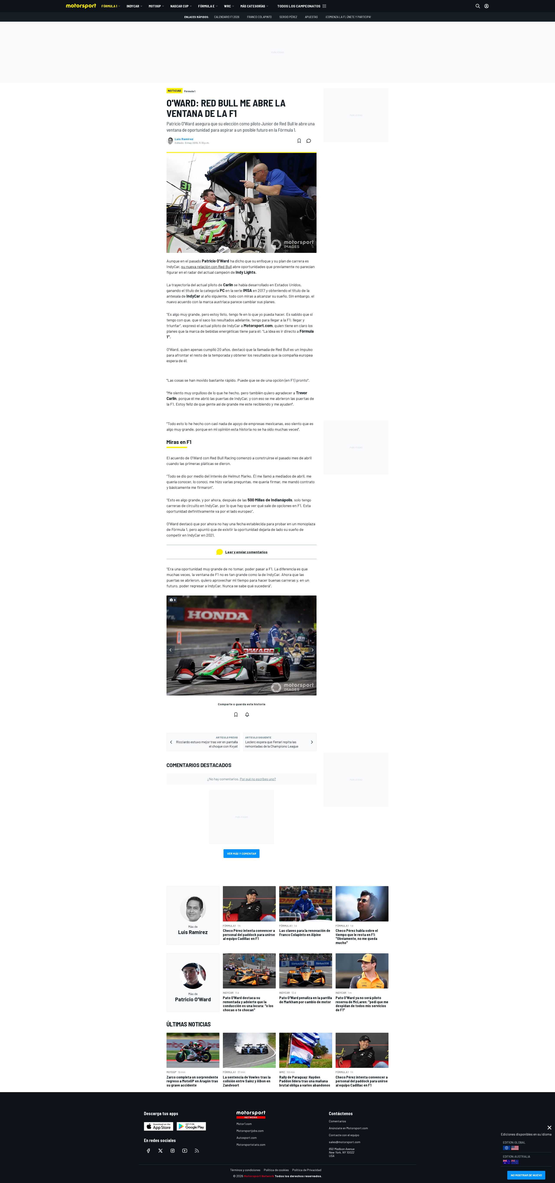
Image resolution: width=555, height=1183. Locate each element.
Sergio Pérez (288, 17)
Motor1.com (244, 1124)
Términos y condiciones (245, 1170)
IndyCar (133, 6)
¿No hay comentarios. (241, 779)
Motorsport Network (259, 1176)
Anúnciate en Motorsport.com (348, 1128)
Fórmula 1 (109, 6)
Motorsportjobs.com (250, 1130)
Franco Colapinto (259, 17)
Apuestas (311, 17)
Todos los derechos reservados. (298, 1176)
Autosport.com (247, 1137)
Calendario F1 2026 (226, 17)
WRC (227, 6)
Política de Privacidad (306, 1170)
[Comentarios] (310, 140)
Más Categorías (252, 6)
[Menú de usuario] (486, 6)
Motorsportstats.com (251, 1144)
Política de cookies (276, 1170)
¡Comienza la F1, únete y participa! (348, 17)
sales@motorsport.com (344, 1142)
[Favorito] (299, 140)
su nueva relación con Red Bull (206, 266)
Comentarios (337, 1121)
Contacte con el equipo (344, 1135)
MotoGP (155, 6)
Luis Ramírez (184, 139)
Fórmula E (206, 6)
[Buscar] (477, 6)
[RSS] (197, 1150)
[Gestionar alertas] (247, 714)
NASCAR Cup (179, 6)
